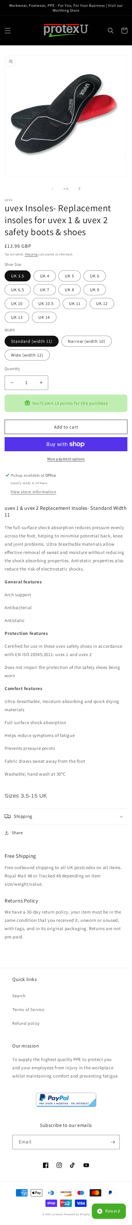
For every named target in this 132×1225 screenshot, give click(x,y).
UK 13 (17, 317)
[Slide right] (79, 188)
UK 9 (94, 289)
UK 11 (74, 303)
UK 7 (44, 289)
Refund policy (26, 1023)
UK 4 (44, 276)
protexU (57, 1214)
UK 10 (17, 303)
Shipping (31, 254)
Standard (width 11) (31, 341)
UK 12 (102, 303)
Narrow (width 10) (86, 341)
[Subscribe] (112, 1142)
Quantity (12, 368)
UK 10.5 (46, 303)
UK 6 (94, 276)
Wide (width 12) (27, 355)
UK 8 (69, 289)
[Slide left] (52, 188)
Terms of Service (28, 1009)
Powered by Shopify (77, 1214)
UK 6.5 (17, 289)
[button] (7, 30)
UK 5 (69, 276)
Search (19, 995)
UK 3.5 (17, 276)
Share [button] (17, 832)
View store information (33, 491)
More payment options (66, 458)
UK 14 (44, 317)
